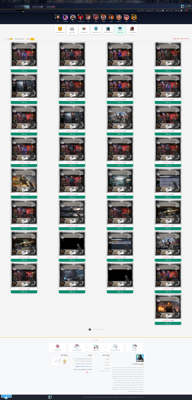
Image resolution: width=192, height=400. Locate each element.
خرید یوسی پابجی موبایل (20, 6)
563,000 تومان (166, 257)
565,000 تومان (118, 257)
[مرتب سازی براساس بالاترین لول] (7, 39)
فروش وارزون (159, 10)
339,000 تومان (166, 194)
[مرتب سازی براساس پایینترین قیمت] (11, 39)
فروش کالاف (177, 10)
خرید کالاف (168, 10)
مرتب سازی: (21, 39)
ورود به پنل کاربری (36, 6)
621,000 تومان (118, 289)
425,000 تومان (166, 226)
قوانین (107, 359)
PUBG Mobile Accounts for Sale (104, 371)
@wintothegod (81, 366)
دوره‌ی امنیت (49, 6)
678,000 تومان (166, 320)
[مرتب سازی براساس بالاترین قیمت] (13, 39)
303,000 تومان (22, 131)
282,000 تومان (70, 131)
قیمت (16, 39)
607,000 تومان (22, 257)
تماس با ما (106, 365)
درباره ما (107, 362)
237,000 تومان (166, 131)
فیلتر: (28, 39)
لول (8, 39)
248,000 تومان (118, 131)
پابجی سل (107, 368)
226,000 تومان (166, 68)
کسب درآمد (139, 10)
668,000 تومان (22, 289)
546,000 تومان (70, 226)
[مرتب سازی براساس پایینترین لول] (4, 39)
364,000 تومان (118, 194)
